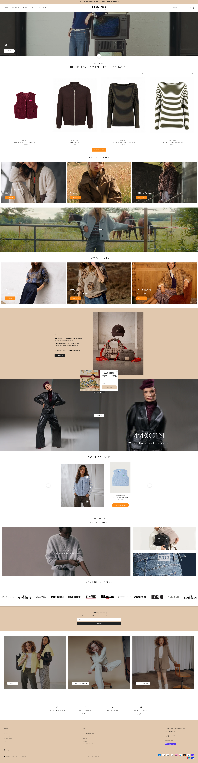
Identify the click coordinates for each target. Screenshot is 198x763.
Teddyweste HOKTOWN (120, 497)
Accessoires (16, 7)
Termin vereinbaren (80, 683)
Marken (25, 7)
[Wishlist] (183, 8)
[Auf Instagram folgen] (8, 750)
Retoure (85, 741)
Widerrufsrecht (86, 736)
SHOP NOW (10, 298)
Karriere (12, 683)
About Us (6, 728)
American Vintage (120, 495)
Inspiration (119, 67)
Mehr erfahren (143, 683)
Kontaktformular (169, 740)
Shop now (10, 197)
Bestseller (98, 67)
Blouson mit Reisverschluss (74, 142)
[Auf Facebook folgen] (4, 750)
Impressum (86, 731)
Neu (32, 7)
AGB (84, 728)
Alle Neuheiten (99, 149)
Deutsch (175, 7)
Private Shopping (8, 736)
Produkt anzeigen (120, 505)
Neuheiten (78, 67)
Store (5, 731)
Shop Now (9, 50)
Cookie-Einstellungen (88, 743)
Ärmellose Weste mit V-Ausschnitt (25, 142)
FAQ (5, 741)
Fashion (6, 7)
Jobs (38, 7)
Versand (85, 738)
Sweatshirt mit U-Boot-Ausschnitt (123, 142)
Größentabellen (8, 738)
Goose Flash (25, 140)
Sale (44, 7)
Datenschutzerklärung (88, 733)
